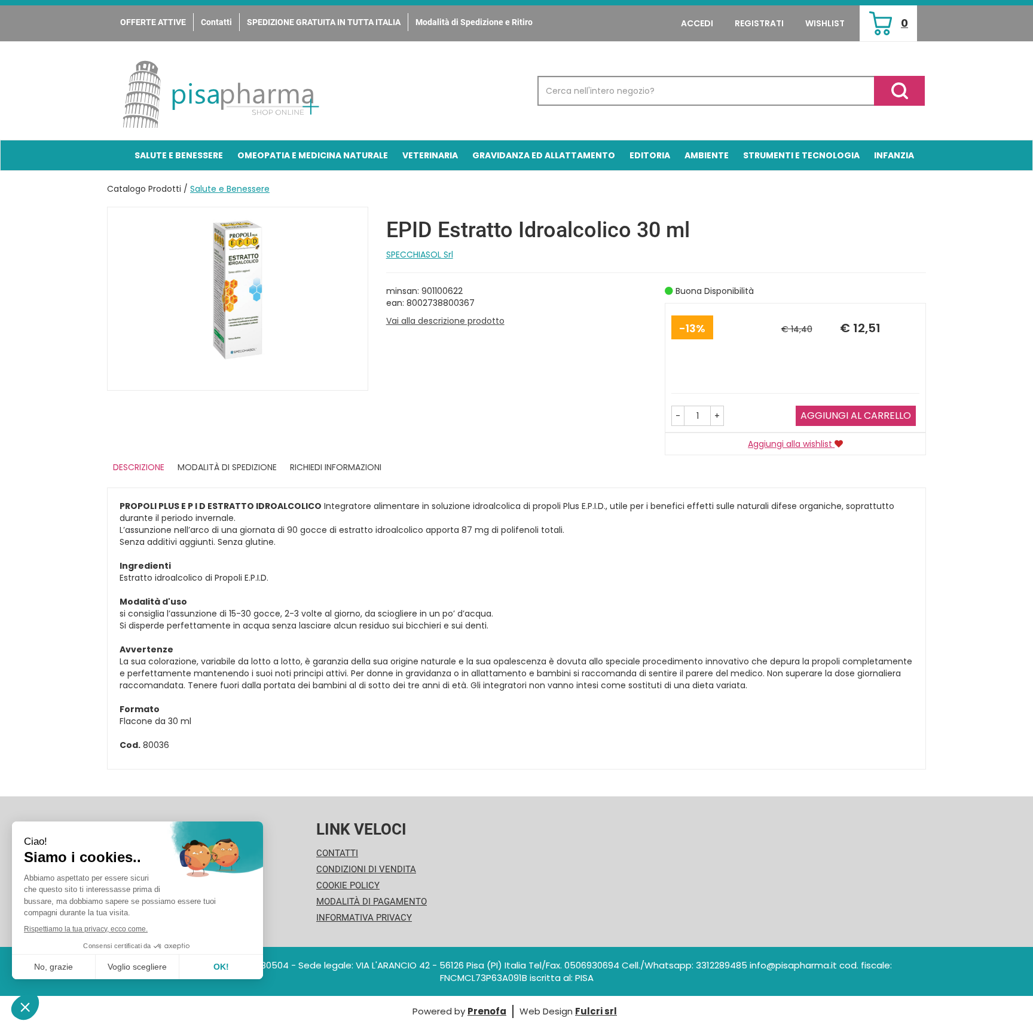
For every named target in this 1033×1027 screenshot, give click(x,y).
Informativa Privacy (364, 917)
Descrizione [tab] (138, 467)
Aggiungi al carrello (855, 415)
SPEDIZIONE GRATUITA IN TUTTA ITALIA (324, 22)
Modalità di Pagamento (371, 901)
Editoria (649, 155)
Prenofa (486, 1011)
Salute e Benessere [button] (179, 155)
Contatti (216, 22)
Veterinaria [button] (430, 155)
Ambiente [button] (706, 155)
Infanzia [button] (894, 155)
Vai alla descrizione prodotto (445, 321)
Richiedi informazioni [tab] (335, 467)
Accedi (697, 23)
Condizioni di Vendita (366, 869)
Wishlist (825, 23)
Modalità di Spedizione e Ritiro (474, 22)
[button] (677, 416)
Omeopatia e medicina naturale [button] (312, 155)
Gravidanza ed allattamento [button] (543, 155)
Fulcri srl (596, 1011)
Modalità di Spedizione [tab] (227, 467)
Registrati (759, 23)
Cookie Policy (348, 885)
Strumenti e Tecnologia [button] (801, 155)
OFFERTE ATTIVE (153, 22)
